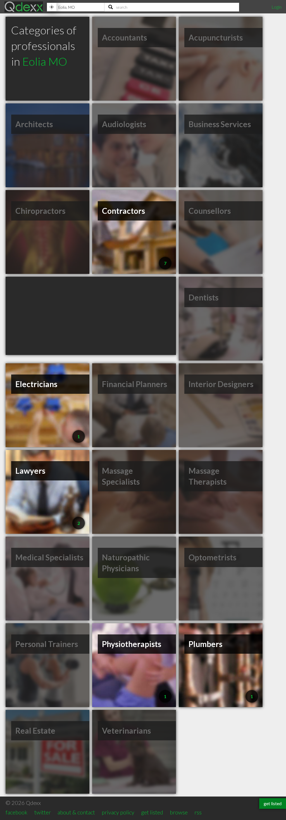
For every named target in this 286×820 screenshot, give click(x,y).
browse (179, 812)
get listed (152, 812)
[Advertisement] (91, 316)
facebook (16, 812)
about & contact (76, 812)
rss (198, 812)
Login (276, 7)
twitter (42, 812)
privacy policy (118, 812)
